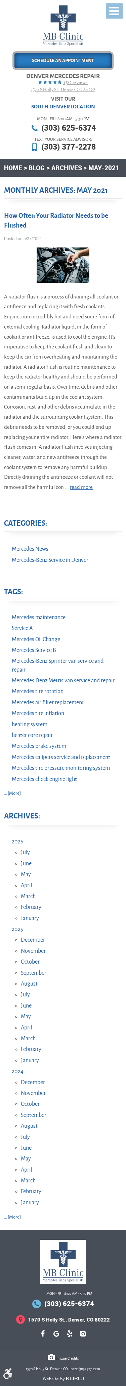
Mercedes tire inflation (38, 713)
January (30, 918)
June (26, 864)
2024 (18, 1071)
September (33, 973)
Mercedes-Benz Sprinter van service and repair (57, 665)
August (29, 984)
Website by (63, 1379)
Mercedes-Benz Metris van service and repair (63, 681)
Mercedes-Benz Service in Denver (50, 560)
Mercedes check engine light (44, 779)
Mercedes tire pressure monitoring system (61, 768)
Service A (22, 628)
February (31, 907)
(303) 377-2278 (68, 146)
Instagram (83, 1337)
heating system (29, 725)
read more (81, 487)
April (26, 886)
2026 (17, 842)
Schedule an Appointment (63, 60)
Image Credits (67, 1358)
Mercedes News (30, 549)
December (33, 940)
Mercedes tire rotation (38, 691)
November (33, 951)
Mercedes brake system (39, 746)
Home (13, 167)
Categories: (25, 523)
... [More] (12, 793)
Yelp (70, 1337)
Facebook (43, 1337)
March (28, 896)
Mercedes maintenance (39, 617)
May (26, 874)
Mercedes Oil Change (36, 639)
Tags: (13, 592)
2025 (17, 929)
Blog (37, 167)
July (25, 852)
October (30, 962)
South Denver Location (63, 106)
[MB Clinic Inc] (63, 25)
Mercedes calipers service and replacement (61, 757)
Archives (66, 167)
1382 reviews (75, 82)
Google (56, 1337)
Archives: (22, 816)
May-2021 (103, 167)
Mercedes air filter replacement (48, 703)
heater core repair (32, 735)
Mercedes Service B (34, 650)
